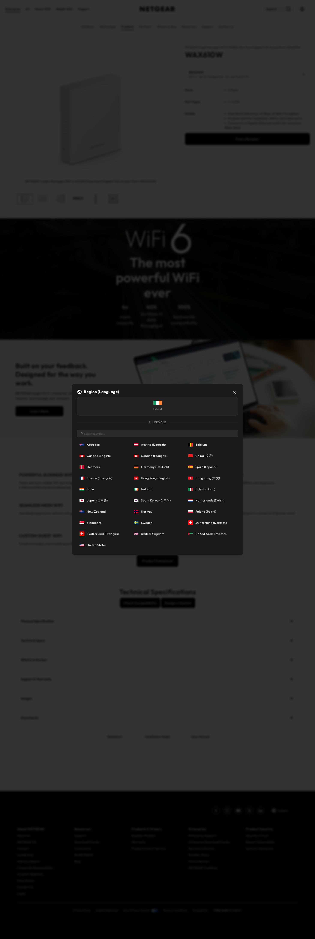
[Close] (234, 392)
